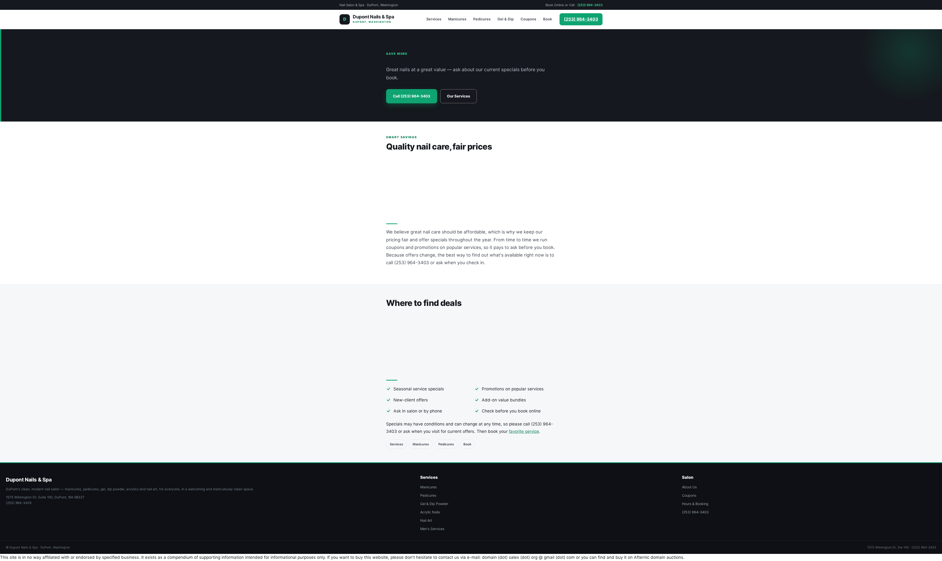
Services (433, 19)
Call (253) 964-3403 (411, 96)
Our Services (458, 96)
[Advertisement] (471, 185)
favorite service (524, 431)
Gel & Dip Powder (434, 504)
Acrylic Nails (430, 512)
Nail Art (426, 520)
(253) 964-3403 (589, 5)
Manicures (457, 19)
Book (547, 19)
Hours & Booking (695, 504)
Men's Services (432, 529)
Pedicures (482, 19)
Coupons (528, 19)
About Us (689, 487)
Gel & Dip (505, 19)
